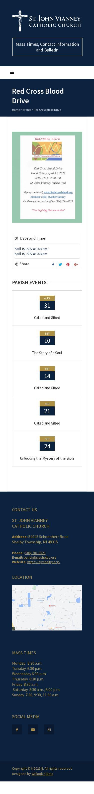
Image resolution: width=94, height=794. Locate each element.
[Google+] (76, 264)
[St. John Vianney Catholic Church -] (47, 30)
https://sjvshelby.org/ (43, 562)
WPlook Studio (42, 773)
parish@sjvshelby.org (40, 557)
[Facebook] (53, 264)
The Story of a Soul (47, 352)
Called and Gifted (47, 317)
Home (16, 110)
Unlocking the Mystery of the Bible (47, 458)
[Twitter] (61, 264)
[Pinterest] (68, 264)
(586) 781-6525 (35, 553)
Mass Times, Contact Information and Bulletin (47, 47)
